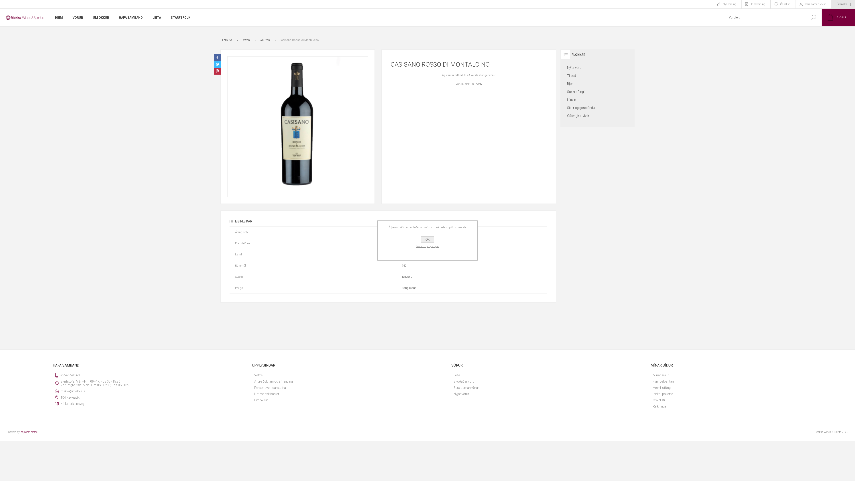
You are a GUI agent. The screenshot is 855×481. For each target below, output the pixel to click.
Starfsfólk (180, 17)
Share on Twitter (217, 64)
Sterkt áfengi (575, 92)
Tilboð (571, 75)
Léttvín (571, 100)
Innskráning (758, 4)
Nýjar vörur (575, 67)
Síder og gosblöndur (581, 108)
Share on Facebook (217, 57)
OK (427, 239)
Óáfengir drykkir (578, 116)
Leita (457, 375)
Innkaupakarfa (663, 394)
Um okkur (261, 400)
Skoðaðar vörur (465, 381)
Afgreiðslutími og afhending (273, 381)
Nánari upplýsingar (427, 246)
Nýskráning (729, 4)
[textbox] (764, 17)
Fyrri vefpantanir (664, 381)
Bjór (570, 84)
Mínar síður (661, 375)
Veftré (258, 375)
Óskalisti (659, 400)
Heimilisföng (662, 387)
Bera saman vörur (815, 4)
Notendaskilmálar (266, 394)
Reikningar (660, 406)
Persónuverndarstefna (270, 387)
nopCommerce (28, 432)
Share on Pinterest (217, 71)
